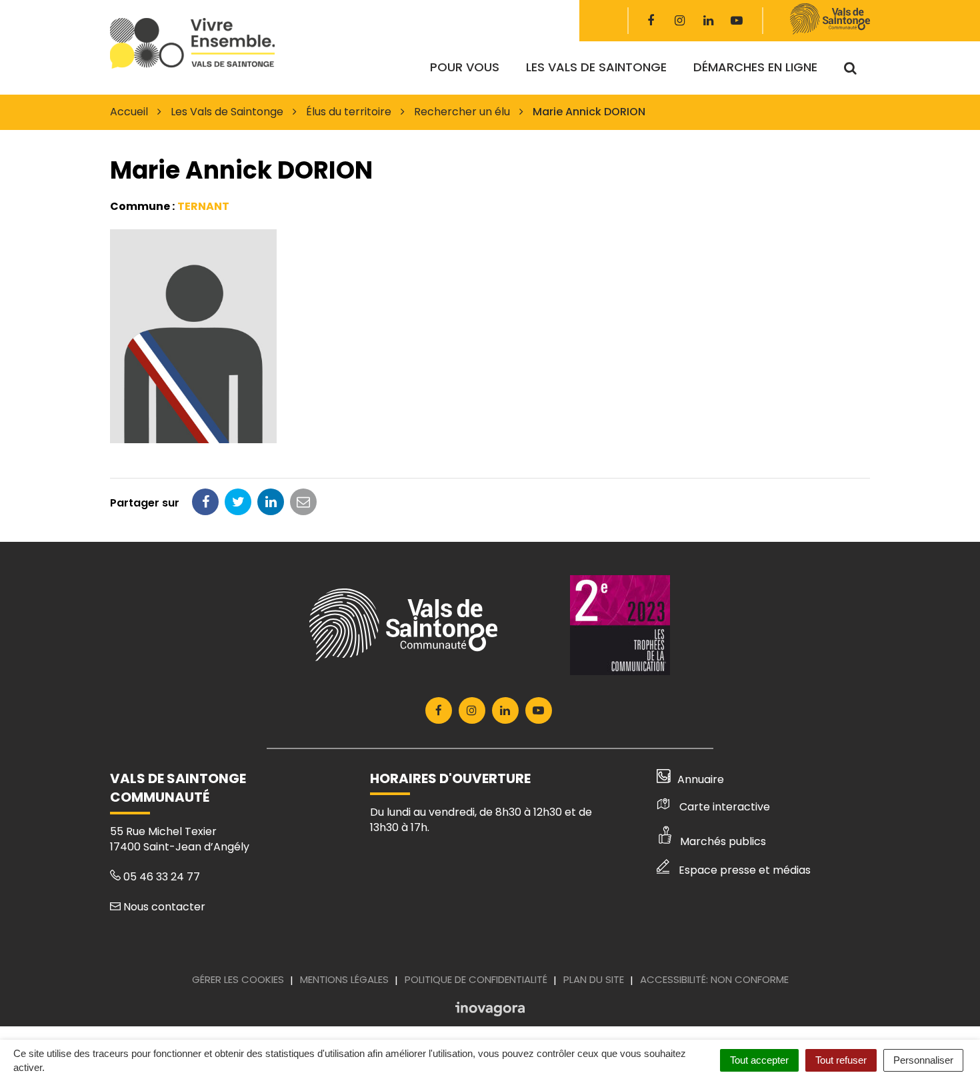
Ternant (203, 206)
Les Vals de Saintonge (596, 67)
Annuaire (700, 779)
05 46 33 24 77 (160, 876)
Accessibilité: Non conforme (714, 979)
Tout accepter (759, 1060)
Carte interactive (724, 806)
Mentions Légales (344, 979)
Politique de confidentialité (476, 979)
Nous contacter (163, 906)
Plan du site (593, 979)
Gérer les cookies (238, 979)
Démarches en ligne (755, 67)
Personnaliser (923, 1060)
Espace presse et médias (745, 870)
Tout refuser (841, 1060)
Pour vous (464, 67)
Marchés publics (723, 841)
